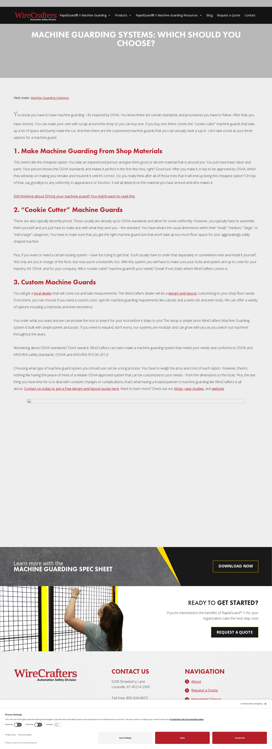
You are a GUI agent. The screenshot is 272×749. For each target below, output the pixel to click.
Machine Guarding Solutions (50, 98)
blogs (178, 388)
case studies (194, 388)
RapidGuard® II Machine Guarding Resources (167, 15)
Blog (209, 15)
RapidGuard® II (35, 16)
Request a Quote (228, 15)
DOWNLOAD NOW (235, 566)
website (218, 388)
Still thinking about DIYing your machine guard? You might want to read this (74, 196)
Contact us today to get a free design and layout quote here (71, 388)
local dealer (43, 293)
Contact (250, 15)
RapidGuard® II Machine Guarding (83, 15)
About (196, 681)
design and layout (182, 293)
